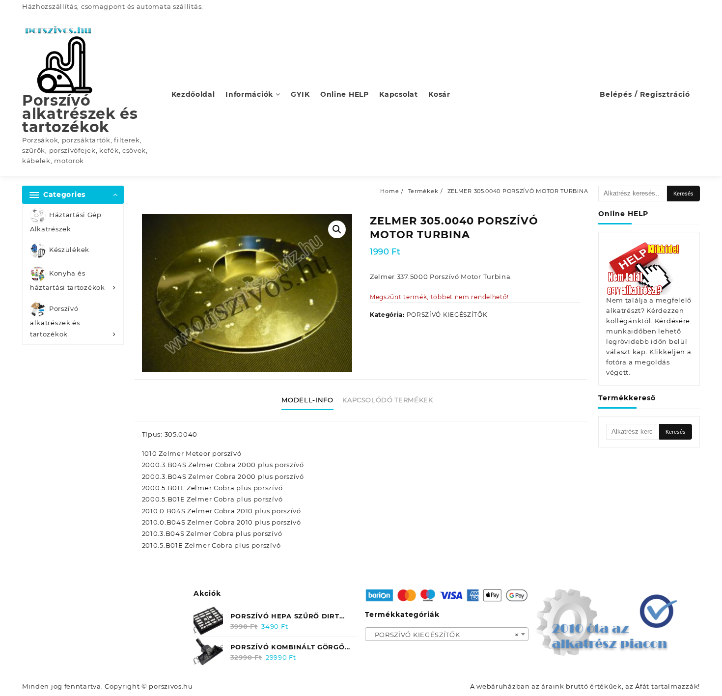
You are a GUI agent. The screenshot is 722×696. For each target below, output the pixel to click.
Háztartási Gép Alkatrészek (66, 222)
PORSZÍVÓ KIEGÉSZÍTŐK (447, 314)
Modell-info (307, 400)
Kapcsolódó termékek (387, 400)
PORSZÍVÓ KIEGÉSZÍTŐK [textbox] (444, 635)
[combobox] (447, 634)
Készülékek (69, 250)
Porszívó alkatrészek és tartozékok (80, 113)
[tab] (310, 400)
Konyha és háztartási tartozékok (67, 281)
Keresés (683, 193)
